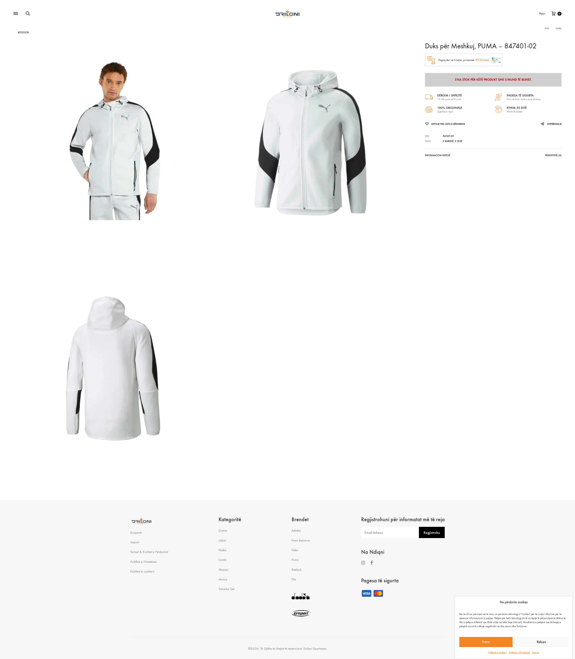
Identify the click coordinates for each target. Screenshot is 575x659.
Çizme (223, 530)
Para (559, 28)
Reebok (296, 570)
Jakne (222, 540)
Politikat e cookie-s (497, 652)
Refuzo (541, 642)
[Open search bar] (28, 13)
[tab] (437, 156)
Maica (223, 579)
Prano (486, 642)
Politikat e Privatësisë (519, 652)
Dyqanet (136, 532)
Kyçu (542, 13)
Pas (547, 28)
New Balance (301, 540)
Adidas (296, 530)
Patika (222, 550)
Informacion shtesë (437, 155)
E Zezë (458, 141)
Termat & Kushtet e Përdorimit (149, 552)
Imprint (535, 652)
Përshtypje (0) (553, 155)
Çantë (222, 560)
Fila (294, 579)
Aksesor (223, 570)
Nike (295, 550)
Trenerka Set (226, 589)
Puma (295, 560)
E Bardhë (448, 141)
